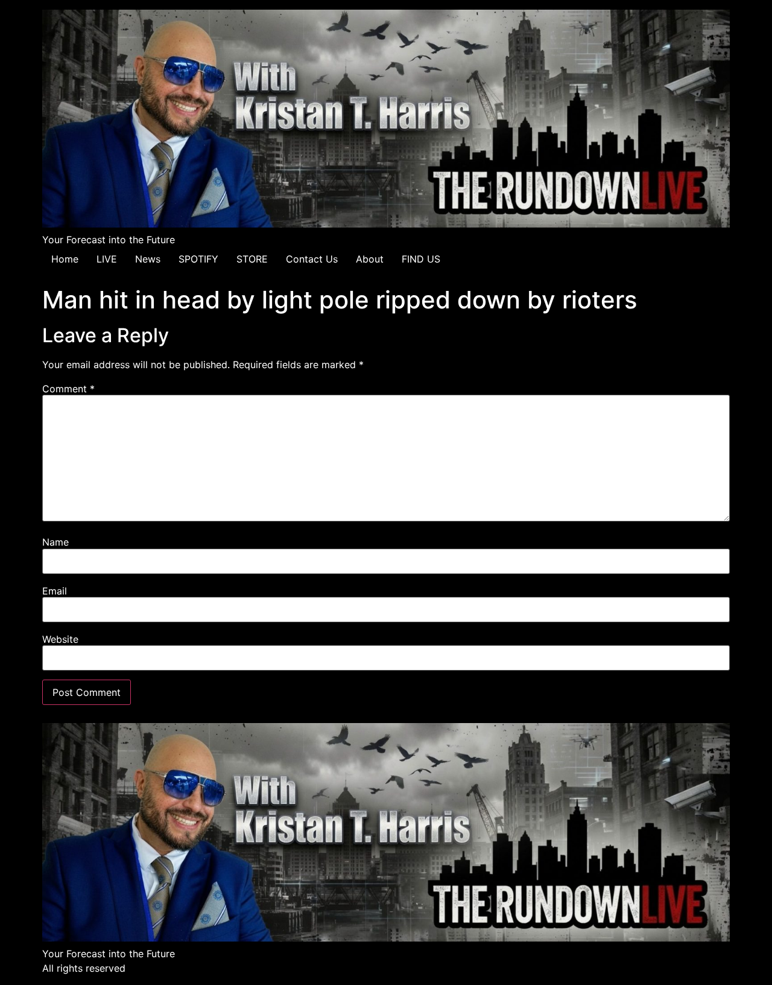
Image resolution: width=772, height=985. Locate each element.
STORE (252, 259)
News (147, 259)
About (370, 259)
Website (60, 639)
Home (64, 259)
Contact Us (312, 259)
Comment (68, 389)
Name (55, 542)
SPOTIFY (198, 259)
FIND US (421, 259)
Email (54, 591)
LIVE (106, 259)
